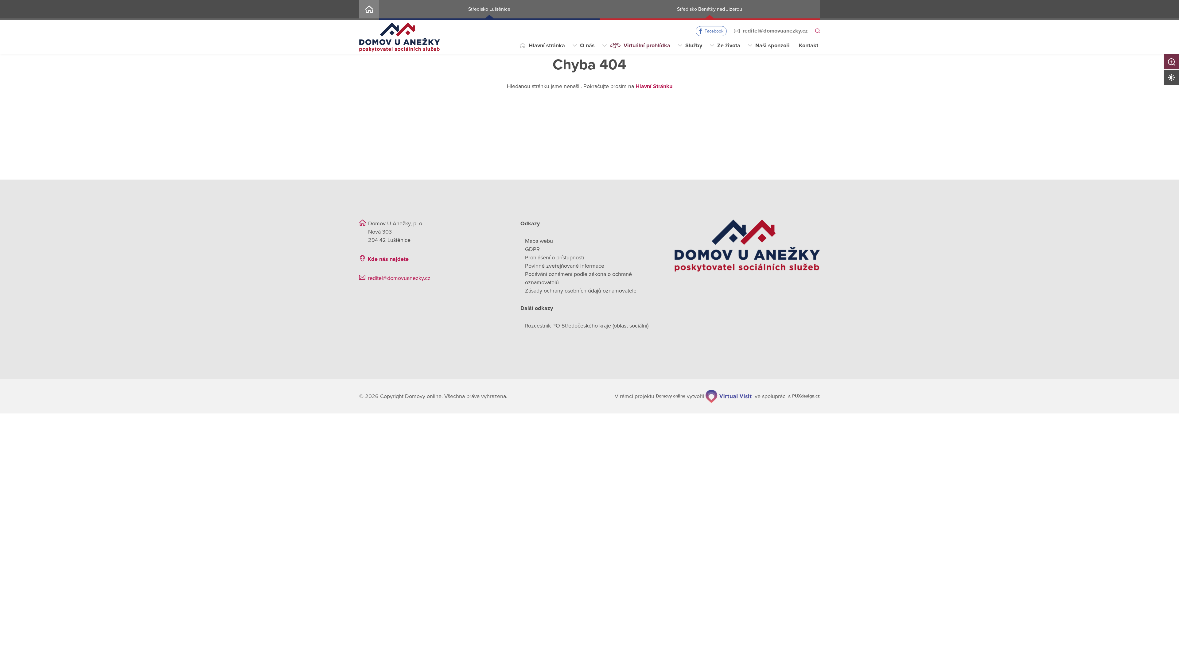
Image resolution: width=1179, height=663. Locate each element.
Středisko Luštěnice (489, 9)
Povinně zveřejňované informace (564, 265)
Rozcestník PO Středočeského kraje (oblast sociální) (586, 325)
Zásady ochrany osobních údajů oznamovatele (580, 290)
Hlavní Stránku (654, 86)
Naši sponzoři (772, 45)
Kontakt (808, 45)
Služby (693, 45)
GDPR (532, 249)
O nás (587, 45)
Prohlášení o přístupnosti (554, 257)
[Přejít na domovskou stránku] (399, 37)
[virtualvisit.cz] (722, 396)
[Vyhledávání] (817, 31)
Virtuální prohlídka (647, 45)
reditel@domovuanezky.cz (774, 30)
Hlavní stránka (547, 45)
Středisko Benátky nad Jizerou (709, 9)
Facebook (713, 31)
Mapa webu (539, 241)
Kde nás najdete (388, 259)
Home (369, 10)
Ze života (728, 45)
